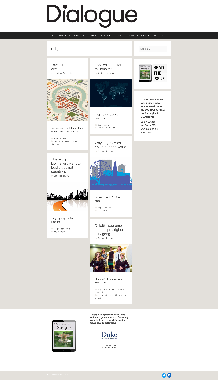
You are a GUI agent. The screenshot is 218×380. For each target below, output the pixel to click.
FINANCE (92, 35)
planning (68, 141)
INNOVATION (79, 35)
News (106, 125)
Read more (72, 131)
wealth (112, 128)
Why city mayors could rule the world (110, 145)
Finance (107, 208)
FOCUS (52, 35)
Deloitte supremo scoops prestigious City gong (110, 230)
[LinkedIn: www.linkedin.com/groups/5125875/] (169, 375)
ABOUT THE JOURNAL (138, 35)
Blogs (56, 138)
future (60, 141)
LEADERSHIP (64, 35)
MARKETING (106, 35)
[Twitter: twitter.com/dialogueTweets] (164, 375)
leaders (61, 232)
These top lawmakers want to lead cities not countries (66, 165)
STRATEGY (119, 35)
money (105, 128)
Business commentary (114, 289)
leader (104, 210)
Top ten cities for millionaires (108, 67)
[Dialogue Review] (92, 16)
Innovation (64, 138)
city (55, 141)
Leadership (65, 229)
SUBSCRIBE (159, 35)
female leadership (110, 295)
